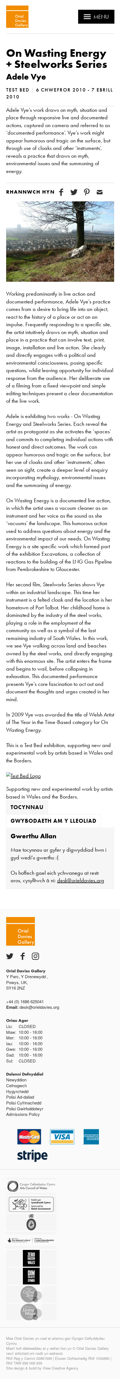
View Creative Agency (60, 1368)
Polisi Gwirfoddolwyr (24, 1108)
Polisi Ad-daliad (20, 1097)
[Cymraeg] (17, 17)
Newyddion (16, 1080)
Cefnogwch (16, 1085)
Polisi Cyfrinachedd (23, 1103)
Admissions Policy (23, 1114)
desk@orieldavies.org (80, 880)
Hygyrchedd (17, 1091)
